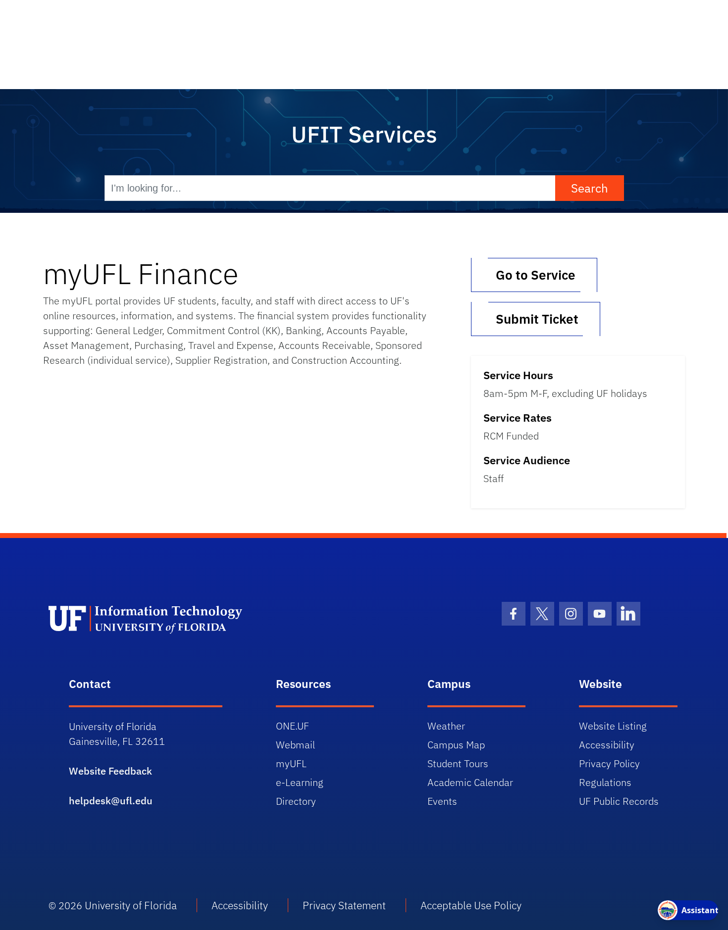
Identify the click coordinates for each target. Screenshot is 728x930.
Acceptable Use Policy (470, 905)
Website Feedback (110, 771)
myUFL (291, 763)
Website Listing (613, 726)
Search (589, 188)
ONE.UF (292, 726)
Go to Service (534, 274)
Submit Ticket (535, 318)
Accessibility (606, 744)
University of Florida (131, 905)
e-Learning (299, 782)
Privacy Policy (609, 763)
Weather (446, 726)
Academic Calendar (470, 782)
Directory (296, 801)
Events (442, 801)
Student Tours (457, 763)
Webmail (295, 744)
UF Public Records (619, 801)
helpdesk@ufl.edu (111, 800)
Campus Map (456, 744)
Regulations (605, 782)
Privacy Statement (344, 905)
